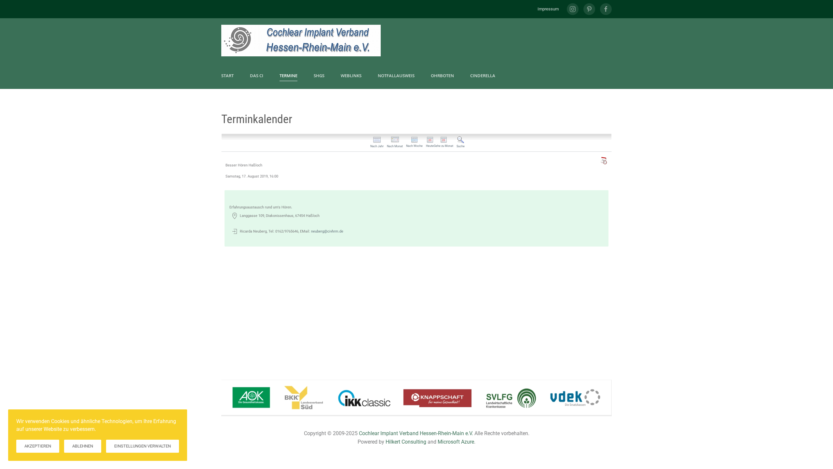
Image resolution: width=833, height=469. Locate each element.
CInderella (482, 75)
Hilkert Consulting (406, 442)
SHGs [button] (319, 75)
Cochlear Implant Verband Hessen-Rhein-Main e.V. (416, 433)
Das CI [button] (256, 75)
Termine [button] (288, 75)
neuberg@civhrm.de (327, 231)
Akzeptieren (37, 446)
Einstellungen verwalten (142, 446)
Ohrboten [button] (442, 75)
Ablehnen (82, 446)
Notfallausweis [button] (396, 75)
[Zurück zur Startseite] (301, 40)
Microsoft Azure (456, 442)
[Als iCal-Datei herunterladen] (604, 160)
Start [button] (227, 75)
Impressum (548, 9)
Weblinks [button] (351, 75)
